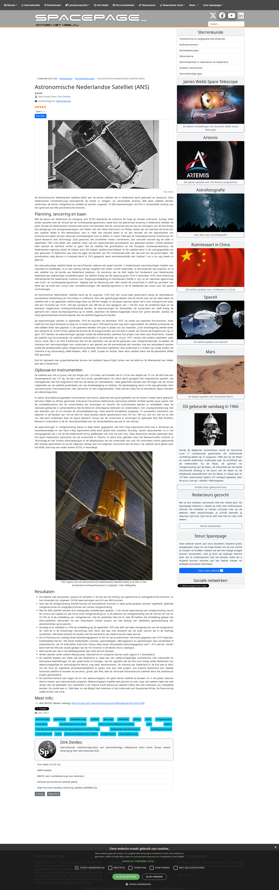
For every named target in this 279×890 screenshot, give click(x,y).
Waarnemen (148, 5)
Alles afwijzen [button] (154, 876)
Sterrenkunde (32, 5)
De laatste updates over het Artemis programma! (210, 182)
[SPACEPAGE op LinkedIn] (241, 17)
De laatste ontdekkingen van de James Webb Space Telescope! (210, 128)
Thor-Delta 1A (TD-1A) (48, 764)
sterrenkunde (42, 719)
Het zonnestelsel (124, 5)
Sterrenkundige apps (190, 73)
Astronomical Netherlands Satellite (81, 734)
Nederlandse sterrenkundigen (125, 729)
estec (148, 719)
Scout (58, 734)
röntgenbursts (108, 734)
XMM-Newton (44, 770)
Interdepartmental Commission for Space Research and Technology (67, 729)
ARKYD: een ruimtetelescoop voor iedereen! (60, 776)
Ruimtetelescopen (189, 50)
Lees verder (178, 856)
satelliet (94, 719)
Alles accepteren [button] (126, 876)
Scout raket (41, 724)
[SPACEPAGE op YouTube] (231, 17)
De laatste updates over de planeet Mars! (210, 396)
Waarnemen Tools (172, 5)
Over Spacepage (212, 5)
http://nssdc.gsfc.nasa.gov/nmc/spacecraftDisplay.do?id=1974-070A (108, 703)
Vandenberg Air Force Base (72, 724)
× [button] (275, 847)
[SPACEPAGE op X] (213, 17)
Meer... (193, 5)
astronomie (59, 719)
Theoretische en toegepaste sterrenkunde (202, 38)
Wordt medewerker (210, 526)
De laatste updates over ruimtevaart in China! (210, 289)
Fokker (168, 724)
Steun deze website (209, 570)
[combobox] (226, 24)
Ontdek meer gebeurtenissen (211, 487)
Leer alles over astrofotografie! (210, 234)
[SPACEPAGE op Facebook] (222, 17)
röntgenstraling (163, 719)
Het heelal (102, 5)
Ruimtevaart (53, 5)
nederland (123, 719)
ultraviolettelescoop (128, 734)
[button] (139, 861)
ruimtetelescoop (78, 719)
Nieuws (10, 5)
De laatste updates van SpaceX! (210, 341)
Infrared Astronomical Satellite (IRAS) (57, 781)
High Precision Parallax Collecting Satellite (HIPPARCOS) (67, 787)
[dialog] (139, 867)
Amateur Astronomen (191, 67)
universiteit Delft (43, 734)
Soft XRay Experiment (161, 729)
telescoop (108, 719)
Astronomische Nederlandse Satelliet (116, 724)
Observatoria (186, 56)
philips (137, 719)
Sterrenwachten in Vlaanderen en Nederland (203, 62)
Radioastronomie (188, 44)
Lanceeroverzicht (78, 5)
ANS (149, 724)
